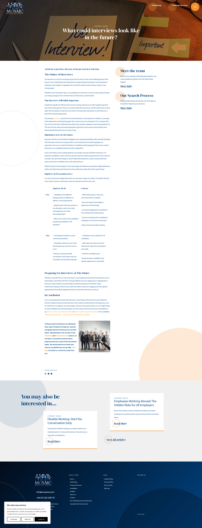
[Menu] (195, 7)
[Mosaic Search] (15, 8)
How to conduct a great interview (85, 312)
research (57, 118)
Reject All (27, 519)
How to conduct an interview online (59, 312)
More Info (126, 86)
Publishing (49, 336)
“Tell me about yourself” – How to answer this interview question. (67, 315)
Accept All (41, 519)
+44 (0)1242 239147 (45, 497)
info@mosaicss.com (45, 492)
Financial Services (62, 336)
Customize (13, 519)
